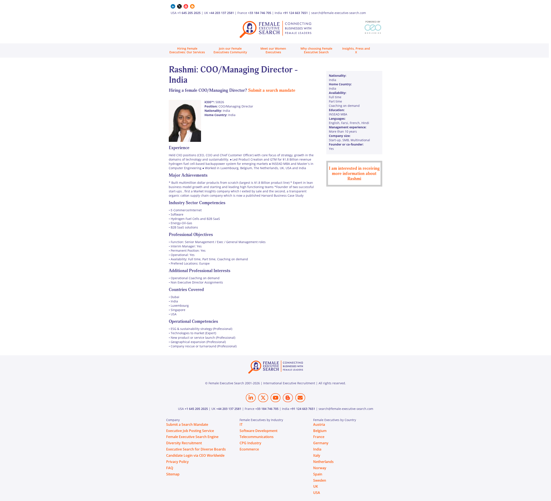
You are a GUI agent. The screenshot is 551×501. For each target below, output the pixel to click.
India (317, 449)
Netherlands (323, 461)
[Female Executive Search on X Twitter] (263, 397)
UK (315, 486)
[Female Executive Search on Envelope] (300, 397)
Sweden (319, 480)
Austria (319, 424)
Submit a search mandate (271, 90)
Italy (316, 455)
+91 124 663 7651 (295, 13)
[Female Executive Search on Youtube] (275, 397)
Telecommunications (257, 436)
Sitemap (173, 474)
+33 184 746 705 (259, 13)
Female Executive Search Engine (192, 436)
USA (316, 492)
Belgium (320, 430)
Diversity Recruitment (184, 443)
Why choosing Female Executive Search (316, 50)
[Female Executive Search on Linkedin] (251, 397)
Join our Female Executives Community (230, 50)
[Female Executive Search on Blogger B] (288, 397)
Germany (320, 443)
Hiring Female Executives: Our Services (187, 50)
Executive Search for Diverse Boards (196, 449)
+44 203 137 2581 (221, 13)
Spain (317, 474)
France (318, 436)
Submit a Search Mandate (187, 424)
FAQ (169, 468)
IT (241, 424)
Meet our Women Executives (273, 50)
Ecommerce (249, 449)
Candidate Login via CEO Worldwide (195, 455)
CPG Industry (250, 443)
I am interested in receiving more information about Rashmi (354, 173)
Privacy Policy (177, 461)
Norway (319, 468)
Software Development (258, 430)
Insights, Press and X (356, 50)
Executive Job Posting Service (190, 430)
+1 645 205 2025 (189, 13)
